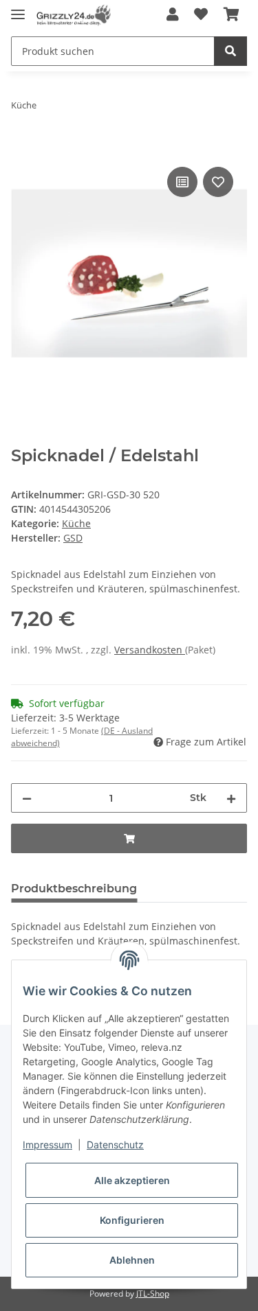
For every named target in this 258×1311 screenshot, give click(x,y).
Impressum (47, 1144)
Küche (76, 523)
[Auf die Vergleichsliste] (182, 182)
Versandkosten (149, 649)
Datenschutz (115, 1144)
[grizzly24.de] (73, 15)
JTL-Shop (152, 1293)
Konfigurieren (132, 1220)
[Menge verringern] (27, 798)
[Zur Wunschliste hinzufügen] (200, 15)
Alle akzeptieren (132, 1180)
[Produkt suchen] (230, 51)
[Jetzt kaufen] (22, 148)
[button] (172, 15)
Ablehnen (132, 1260)
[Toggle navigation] (18, 8)
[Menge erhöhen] (231, 798)
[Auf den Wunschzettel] (218, 182)
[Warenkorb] (231, 15)
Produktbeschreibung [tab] (74, 888)
